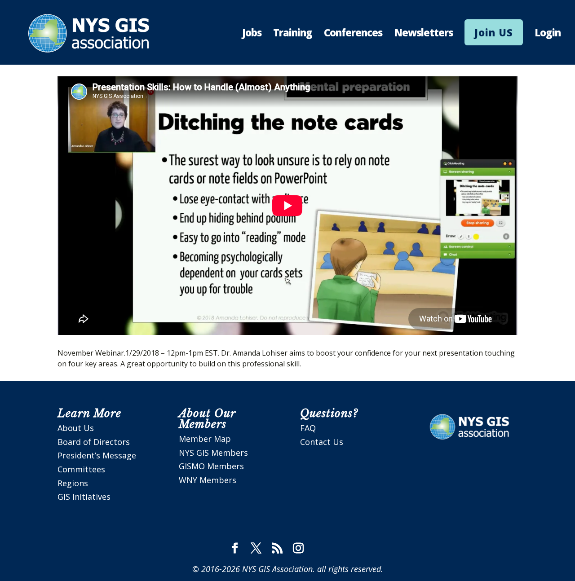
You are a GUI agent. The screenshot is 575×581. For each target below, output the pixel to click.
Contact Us (321, 441)
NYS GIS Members (213, 452)
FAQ (308, 428)
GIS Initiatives (84, 496)
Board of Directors (94, 441)
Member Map (205, 438)
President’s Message (97, 455)
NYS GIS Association (277, 568)
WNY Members (207, 480)
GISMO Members (211, 466)
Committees (81, 469)
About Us (76, 428)
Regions (73, 483)
